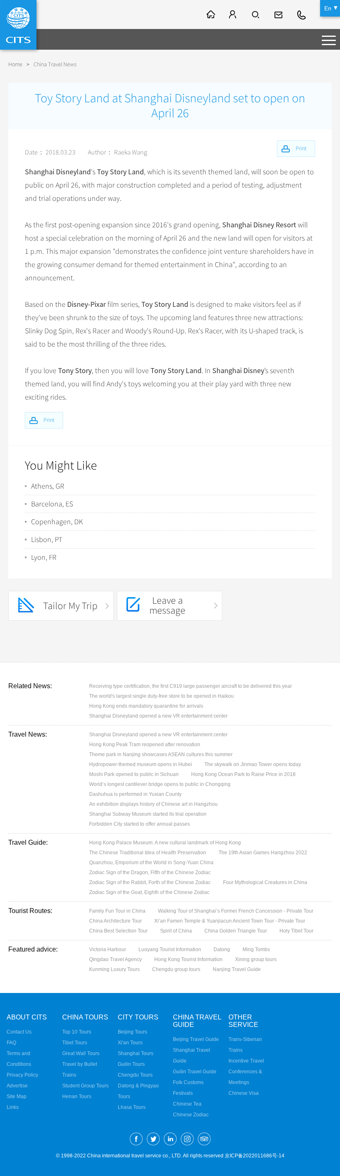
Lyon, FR (43, 557)
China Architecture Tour (115, 921)
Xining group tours (256, 959)
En (327, 8)
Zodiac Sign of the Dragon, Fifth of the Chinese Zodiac (150, 872)
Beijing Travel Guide (196, 1039)
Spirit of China (176, 931)
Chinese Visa (243, 1093)
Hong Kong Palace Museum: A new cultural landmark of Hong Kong (165, 843)
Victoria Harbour (107, 949)
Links (13, 1107)
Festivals (183, 1093)
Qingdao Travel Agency (115, 959)
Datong (222, 949)
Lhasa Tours (132, 1107)
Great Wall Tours (81, 1053)
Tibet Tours (74, 1043)
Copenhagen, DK (57, 521)
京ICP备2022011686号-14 (254, 1156)
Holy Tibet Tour (296, 931)
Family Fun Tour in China (117, 911)
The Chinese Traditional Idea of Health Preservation (147, 852)
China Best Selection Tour (118, 931)
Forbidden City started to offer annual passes (139, 824)
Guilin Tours (131, 1064)
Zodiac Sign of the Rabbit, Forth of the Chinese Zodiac (150, 882)
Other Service (243, 1021)
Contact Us (19, 1032)
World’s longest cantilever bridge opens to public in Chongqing (160, 784)
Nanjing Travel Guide (237, 969)
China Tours (85, 1017)
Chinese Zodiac (191, 1115)
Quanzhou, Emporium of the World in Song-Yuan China (151, 862)
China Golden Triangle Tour (235, 931)
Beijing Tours (132, 1032)
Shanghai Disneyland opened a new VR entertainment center (158, 716)
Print (49, 420)
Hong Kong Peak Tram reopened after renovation (144, 744)
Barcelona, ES (52, 503)
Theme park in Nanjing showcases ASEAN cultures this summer (161, 754)
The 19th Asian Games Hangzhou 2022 (263, 852)
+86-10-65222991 (302, 14)
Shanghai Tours (135, 1053)
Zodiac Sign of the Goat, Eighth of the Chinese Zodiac (149, 892)
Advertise (17, 1086)
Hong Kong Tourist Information (188, 959)
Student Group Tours (85, 1086)
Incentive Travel (246, 1061)
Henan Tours (76, 1096)
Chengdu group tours (176, 969)
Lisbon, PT (46, 539)
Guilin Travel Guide (194, 1072)
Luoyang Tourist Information (169, 949)
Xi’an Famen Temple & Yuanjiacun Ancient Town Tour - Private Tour (229, 921)
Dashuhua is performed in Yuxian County (135, 794)
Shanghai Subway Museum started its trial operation (147, 814)
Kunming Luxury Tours (114, 969)
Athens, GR (47, 486)
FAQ (11, 1043)
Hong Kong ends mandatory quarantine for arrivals (146, 706)
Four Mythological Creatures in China (265, 882)
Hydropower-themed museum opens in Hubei (140, 764)
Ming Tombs (256, 949)
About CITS (27, 1017)
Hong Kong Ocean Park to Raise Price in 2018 (243, 774)
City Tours (138, 1017)
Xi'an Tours (130, 1043)
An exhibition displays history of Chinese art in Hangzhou (153, 804)
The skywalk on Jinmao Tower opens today (252, 764)
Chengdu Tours (135, 1075)
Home (15, 64)
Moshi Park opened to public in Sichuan (134, 774)
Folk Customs (188, 1082)
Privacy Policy (22, 1075)
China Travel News (55, 64)
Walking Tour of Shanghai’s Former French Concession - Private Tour (235, 911)
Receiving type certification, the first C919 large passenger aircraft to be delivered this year (190, 686)
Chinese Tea (187, 1104)
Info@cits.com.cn (279, 14)
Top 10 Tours (76, 1032)
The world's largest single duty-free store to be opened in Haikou (161, 696)
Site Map (17, 1096)
